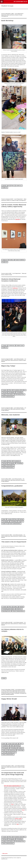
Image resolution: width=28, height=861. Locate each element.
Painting (4, 392)
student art (19, 185)
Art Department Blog (20, 1)
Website (3, 361)
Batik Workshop (7, 20)
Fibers (12, 185)
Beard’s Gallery (18, 818)
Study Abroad (12, 750)
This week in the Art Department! (13, 542)
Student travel (19, 345)
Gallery (11, 259)
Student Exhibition (19, 259)
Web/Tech (3, 694)
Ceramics (4, 345)
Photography (11, 392)
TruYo (12, 804)
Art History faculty (19, 359)
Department (4, 14)
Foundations (17, 390)
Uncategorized (4, 16)
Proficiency (3, 693)
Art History (3, 690)
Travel (3, 752)
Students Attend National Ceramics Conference (10, 280)
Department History (16, 690)
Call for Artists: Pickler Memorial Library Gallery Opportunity (13, 205)
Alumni (4, 519)
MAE (12, 409)
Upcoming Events (20, 394)
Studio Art (4, 187)
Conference (15, 288)
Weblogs (8, 694)
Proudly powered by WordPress (7, 857)
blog (18, 824)
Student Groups (18, 14)
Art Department (19, 13)
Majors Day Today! (8, 366)
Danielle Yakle (5, 185)
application (17, 219)
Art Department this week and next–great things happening (12, 773)
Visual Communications (8, 396)
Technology (20, 750)
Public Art (9, 200)
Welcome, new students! (10, 415)
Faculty (16, 743)
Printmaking (19, 392)
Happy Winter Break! (9, 699)
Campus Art (5, 259)
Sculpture (4, 394)
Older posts (4, 853)
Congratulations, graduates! (12, 486)
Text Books (16, 693)
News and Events (11, 14)
